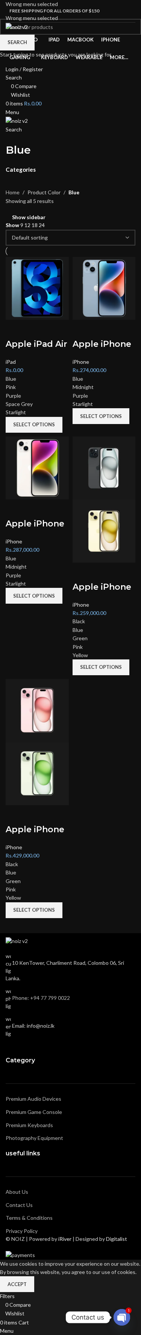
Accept (17, 1284)
